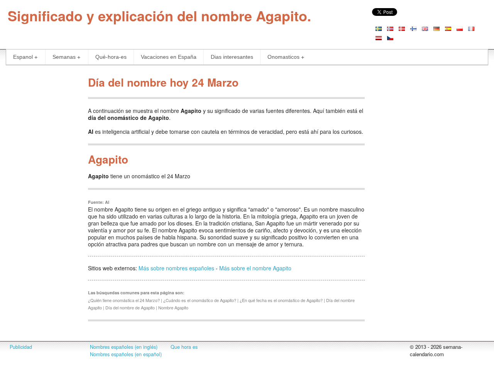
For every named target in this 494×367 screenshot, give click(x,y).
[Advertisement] (41, 189)
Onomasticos (283, 57)
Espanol (23, 57)
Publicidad (21, 346)
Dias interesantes (232, 57)
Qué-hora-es (111, 57)
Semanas (64, 57)
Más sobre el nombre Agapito (255, 268)
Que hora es (184, 346)
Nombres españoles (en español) (126, 354)
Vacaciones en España (168, 57)
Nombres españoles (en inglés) (123, 346)
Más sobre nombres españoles (176, 268)
